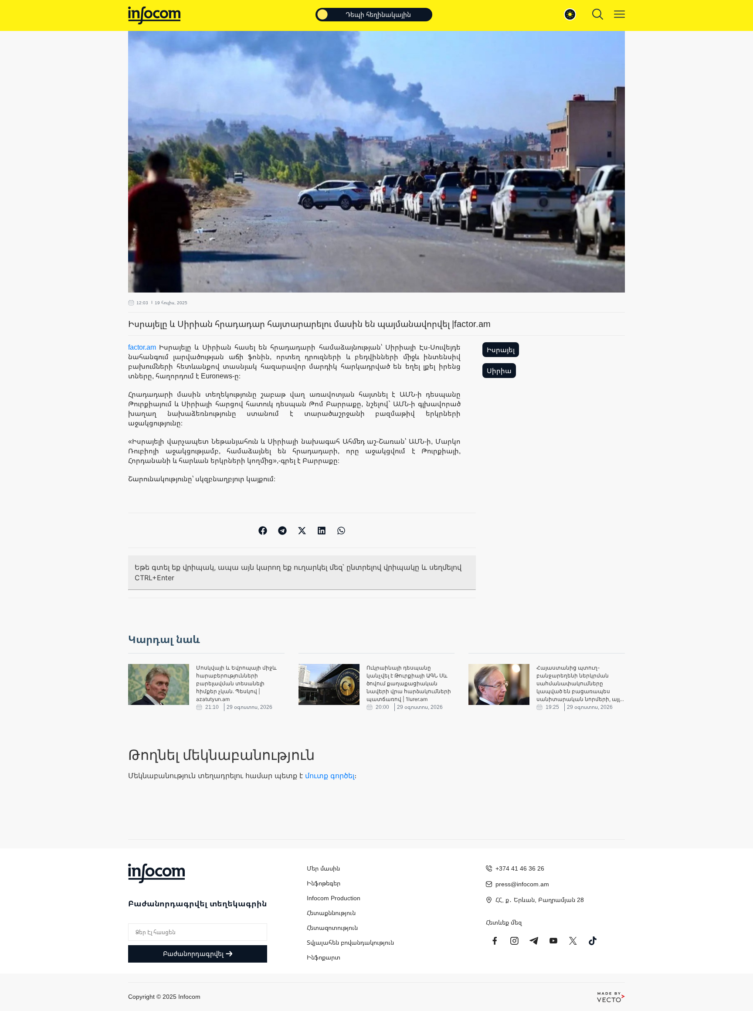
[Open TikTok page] (592, 941)
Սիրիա (499, 370)
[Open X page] (573, 941)
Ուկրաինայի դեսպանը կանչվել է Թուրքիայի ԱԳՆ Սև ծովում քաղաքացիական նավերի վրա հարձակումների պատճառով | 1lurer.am (408, 683)
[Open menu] (619, 14)
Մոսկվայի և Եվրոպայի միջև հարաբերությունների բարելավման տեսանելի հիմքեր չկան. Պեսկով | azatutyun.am (236, 683)
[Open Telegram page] (534, 941)
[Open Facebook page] (494, 941)
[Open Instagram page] (514, 941)
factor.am (142, 347)
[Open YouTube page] (553, 941)
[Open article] (158, 684)
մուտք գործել (329, 775)
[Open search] (597, 14)
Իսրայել (501, 349)
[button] (263, 530)
